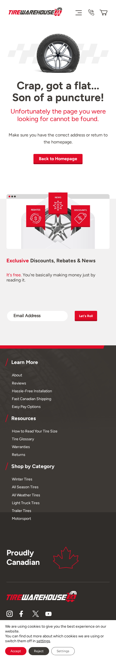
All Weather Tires (26, 495)
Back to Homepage (58, 158)
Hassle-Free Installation (32, 391)
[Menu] (78, 12)
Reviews (19, 383)
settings (43, 641)
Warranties (21, 446)
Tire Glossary (23, 438)
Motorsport (21, 518)
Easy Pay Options (26, 406)
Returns (18, 454)
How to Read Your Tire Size (34, 431)
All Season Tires (25, 486)
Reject (39, 651)
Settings (63, 651)
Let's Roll (86, 316)
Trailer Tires (21, 510)
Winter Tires (22, 479)
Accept (16, 651)
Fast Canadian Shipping (31, 398)
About (17, 375)
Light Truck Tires (26, 502)
